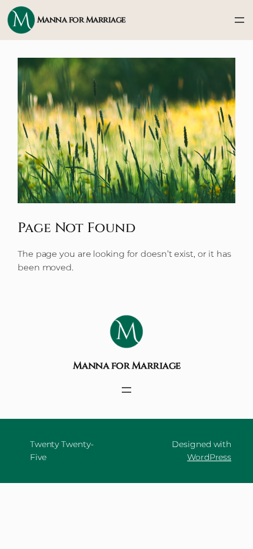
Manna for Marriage (81, 19)
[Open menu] (239, 20)
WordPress (209, 457)
